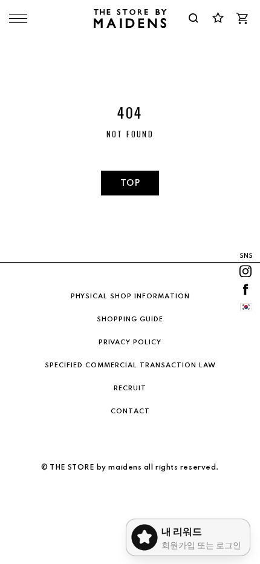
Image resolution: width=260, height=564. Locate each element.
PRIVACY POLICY (130, 342)
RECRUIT (130, 388)
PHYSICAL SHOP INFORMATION (130, 296)
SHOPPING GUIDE (130, 319)
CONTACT (130, 411)
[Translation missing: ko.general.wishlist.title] (218, 18)
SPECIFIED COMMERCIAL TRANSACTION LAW (130, 365)
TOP (130, 183)
